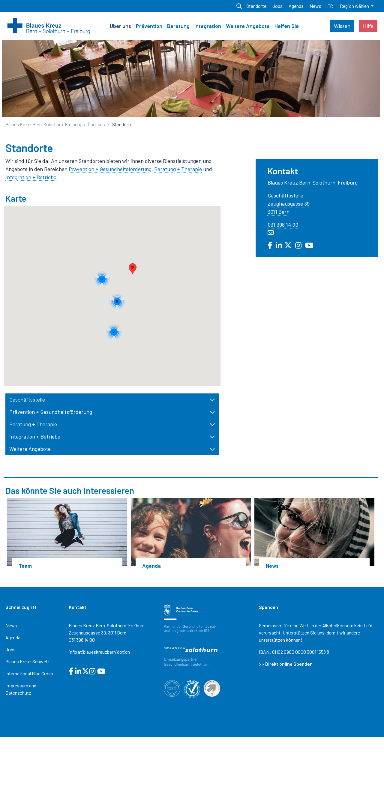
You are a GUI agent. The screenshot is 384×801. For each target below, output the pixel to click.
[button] (132, 268)
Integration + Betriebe (30, 177)
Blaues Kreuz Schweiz (27, 661)
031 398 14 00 (283, 224)
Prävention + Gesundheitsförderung (110, 169)
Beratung (178, 26)
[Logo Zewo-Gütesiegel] (192, 688)
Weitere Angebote (248, 26)
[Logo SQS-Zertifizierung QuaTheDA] (172, 687)
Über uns (120, 26)
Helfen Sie (286, 26)
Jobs (10, 649)
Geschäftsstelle (27, 399)
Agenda (12, 637)
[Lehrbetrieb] (212, 688)
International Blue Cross (29, 673)
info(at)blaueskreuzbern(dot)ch (99, 652)
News (11, 625)
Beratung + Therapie (178, 169)
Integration (207, 26)
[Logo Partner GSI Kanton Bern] (190, 617)
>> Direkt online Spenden (286, 664)
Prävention (149, 26)
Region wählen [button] (355, 6)
